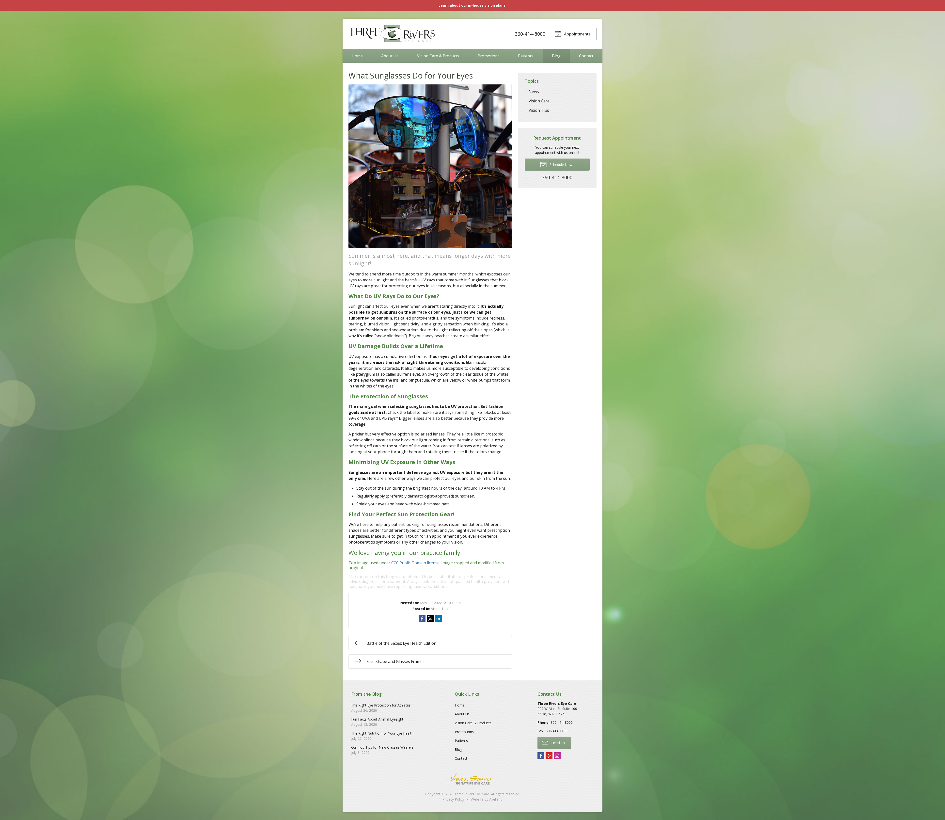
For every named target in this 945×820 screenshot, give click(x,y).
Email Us (557, 742)
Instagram (557, 755)
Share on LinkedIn (438, 618)
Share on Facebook (422, 618)
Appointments (576, 34)
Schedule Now (560, 164)
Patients (525, 56)
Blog (556, 56)
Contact (586, 56)
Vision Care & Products (438, 56)
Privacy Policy (453, 799)
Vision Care (539, 101)
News (534, 91)
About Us (389, 56)
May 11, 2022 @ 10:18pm (440, 602)
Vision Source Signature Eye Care (472, 779)
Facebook (540, 755)
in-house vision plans (486, 5)
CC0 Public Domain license (415, 562)
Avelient (495, 799)
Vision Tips (439, 608)
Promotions (489, 56)
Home (357, 56)
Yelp (549, 755)
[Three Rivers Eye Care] (391, 34)
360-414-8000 (530, 34)
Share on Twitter (430, 618)
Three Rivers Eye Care (471, 794)
